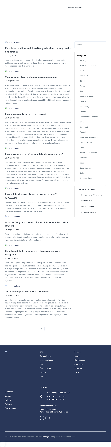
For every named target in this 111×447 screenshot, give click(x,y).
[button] (92, 1)
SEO (51, 437)
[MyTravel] (31, 7)
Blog (56, 21)
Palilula (8, 400)
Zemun (8, 396)
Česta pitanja (45, 368)
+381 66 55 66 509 (56, 396)
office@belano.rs (51, 409)
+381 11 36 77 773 (55, 399)
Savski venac (10, 408)
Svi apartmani (45, 356)
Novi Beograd (79, 360)
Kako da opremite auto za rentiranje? (25, 114)
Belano (40, 272)
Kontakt (43, 377)
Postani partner (75, 8)
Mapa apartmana (46, 360)
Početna (49, 21)
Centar (77, 356)
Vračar (77, 372)
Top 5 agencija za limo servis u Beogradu (27, 291)
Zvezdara (9, 392)
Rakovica (8, 404)
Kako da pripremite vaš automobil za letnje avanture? (34, 154)
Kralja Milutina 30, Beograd (57, 412)
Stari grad (78, 364)
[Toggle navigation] (107, 7)
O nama (43, 372)
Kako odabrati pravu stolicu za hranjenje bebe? (31, 194)
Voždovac (78, 368)
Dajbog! (45, 437)
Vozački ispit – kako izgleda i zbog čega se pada (31, 77)
